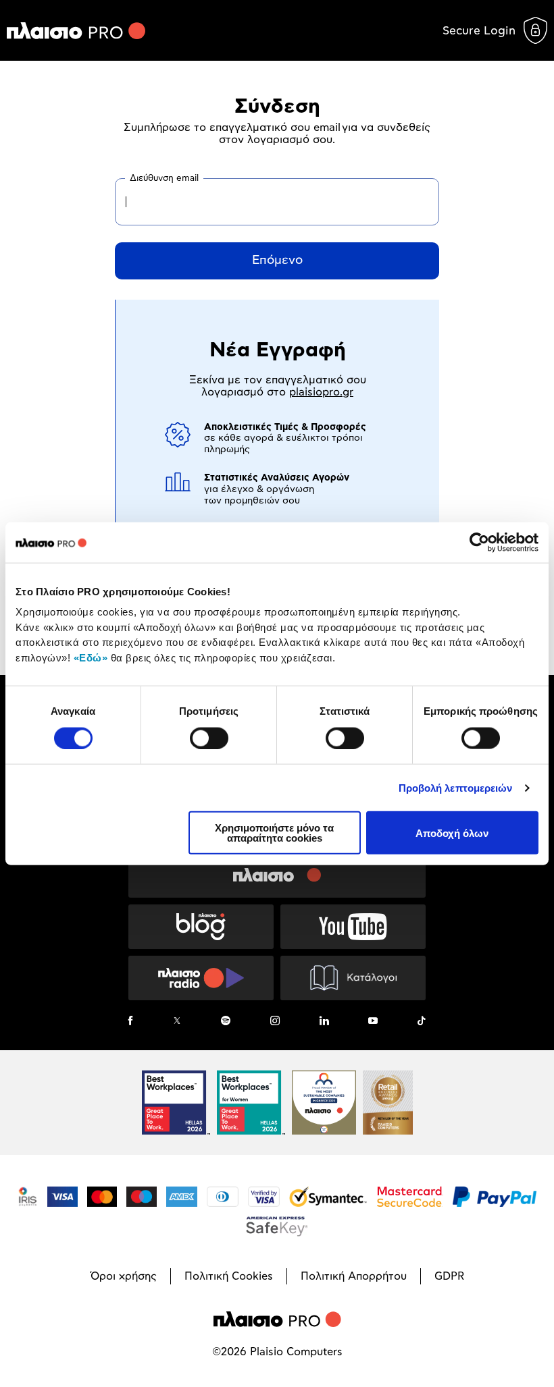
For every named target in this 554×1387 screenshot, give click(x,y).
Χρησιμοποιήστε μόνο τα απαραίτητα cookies (274, 833)
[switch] (209, 738)
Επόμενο (277, 260)
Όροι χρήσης (124, 1276)
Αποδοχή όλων (452, 832)
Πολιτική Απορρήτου (354, 1276)
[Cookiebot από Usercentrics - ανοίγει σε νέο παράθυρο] (479, 542)
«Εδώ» (91, 657)
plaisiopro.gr (321, 392)
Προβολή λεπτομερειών (456, 787)
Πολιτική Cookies (228, 1276)
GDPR (449, 1276)
